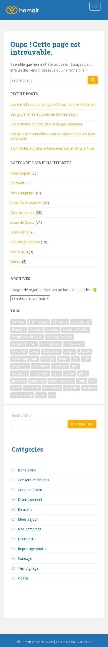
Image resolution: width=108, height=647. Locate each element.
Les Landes (40, 366)
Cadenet (36, 329)
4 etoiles (18, 322)
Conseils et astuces (26, 202)
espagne (48, 359)
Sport (16, 388)
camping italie (50, 344)
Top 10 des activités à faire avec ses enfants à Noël (52, 148)
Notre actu (19, 251)
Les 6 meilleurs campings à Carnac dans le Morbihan (53, 104)
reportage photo (61, 381)
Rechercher (22, 415)
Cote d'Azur (51, 351)
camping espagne (59, 337)
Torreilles (71, 388)
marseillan (60, 366)
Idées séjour (20, 173)
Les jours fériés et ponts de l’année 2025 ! (44, 114)
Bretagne (18, 329)
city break (19, 351)
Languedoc (20, 366)
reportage (37, 381)
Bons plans (19, 232)
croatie (69, 351)
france (63, 359)
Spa (92, 381)
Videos (15, 261)
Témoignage (28, 568)
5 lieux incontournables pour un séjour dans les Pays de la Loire (53, 136)
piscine (70, 373)
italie (86, 359)
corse (34, 351)
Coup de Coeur (22, 222)
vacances (89, 388)
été (52, 395)
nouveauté (19, 373)
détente (84, 351)
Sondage (25, 558)
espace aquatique (25, 359)
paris (56, 373)
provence (19, 381)
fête (75, 359)
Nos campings (22, 192)
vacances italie (22, 395)
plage (83, 373)
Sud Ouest (31, 388)
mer (75, 366)
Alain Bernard (38, 322)
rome (82, 381)
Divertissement (22, 212)
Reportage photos (25, 242)
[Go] (93, 80)
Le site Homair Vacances (73, 642)
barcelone (60, 322)
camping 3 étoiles (75, 329)
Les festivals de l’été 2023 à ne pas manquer (46, 124)
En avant (17, 183)
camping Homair (24, 344)
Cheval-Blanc (74, 344)
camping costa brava (27, 337)
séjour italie (51, 388)
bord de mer (81, 322)
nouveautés (40, 373)
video (41, 395)
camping (52, 329)
